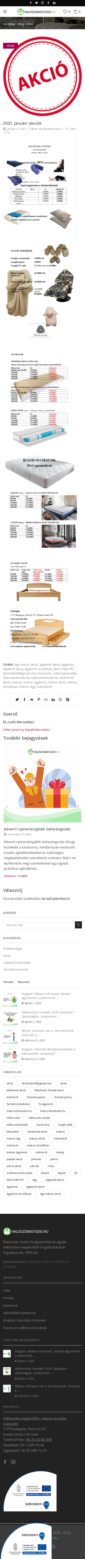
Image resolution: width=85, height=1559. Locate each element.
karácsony (43, 1125)
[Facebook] (31, 3)
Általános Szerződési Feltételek (24, 1320)
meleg (60, 1152)
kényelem (13, 1131)
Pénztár (8, 1298)
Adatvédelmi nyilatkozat (19, 1313)
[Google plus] (48, 3)
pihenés (36, 1159)
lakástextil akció (37, 1131)
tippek (62, 1173)
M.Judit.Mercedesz (50, 129)
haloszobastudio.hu (16, 677)
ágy (34, 1180)
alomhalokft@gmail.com (19, 673)
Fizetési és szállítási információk (24, 1328)
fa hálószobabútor (18, 1104)
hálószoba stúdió (39, 1118)
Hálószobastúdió (64, 673)
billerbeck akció (16, 1090)
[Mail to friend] (46, 699)
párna (54, 1159)
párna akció (14, 1166)
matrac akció (57, 682)
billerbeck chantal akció (49, 1090)
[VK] (31, 699)
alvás (63, 1083)
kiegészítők (65, 1125)
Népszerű (23, 982)
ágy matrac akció (26, 664)
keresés (78, 924)
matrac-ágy (27, 686)
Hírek (30, 24)
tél (75, 1173)
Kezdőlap (9, 24)
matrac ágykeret (34, 682)
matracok (12, 1145)
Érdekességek (12, 948)
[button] (7, 807)
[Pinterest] (38, 699)
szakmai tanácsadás (20, 1173)
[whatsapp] (60, 699)
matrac (17, 682)
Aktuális (8, 982)
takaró (45, 1173)
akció (10, 1083)
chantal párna (63, 1097)
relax (51, 1166)
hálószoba (13, 1118)
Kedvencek (10, 1305)
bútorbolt (44, 673)
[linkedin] (53, 699)
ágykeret (67, 664)
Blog (21, 24)
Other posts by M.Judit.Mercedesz (26, 729)
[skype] (66, 699)
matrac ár (41, 1152)
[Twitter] (36, 3)
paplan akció (15, 1159)
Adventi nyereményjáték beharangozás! (37, 829)
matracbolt (44, 686)
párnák (34, 1166)
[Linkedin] (54, 3)
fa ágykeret (46, 1104)
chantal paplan (36, 1097)
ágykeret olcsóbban (38, 669)
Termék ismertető (15, 969)
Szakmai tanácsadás (17, 962)
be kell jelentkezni (56, 898)
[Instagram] (42, 3)
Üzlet (6, 1290)
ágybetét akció (49, 664)
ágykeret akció (13, 669)
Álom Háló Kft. (64, 669)
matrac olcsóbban (38, 1145)
